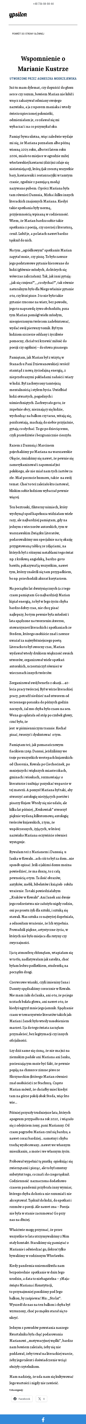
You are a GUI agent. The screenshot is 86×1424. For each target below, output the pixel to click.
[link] (18, 15)
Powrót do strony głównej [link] (28, 33)
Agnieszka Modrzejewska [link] (57, 79)
